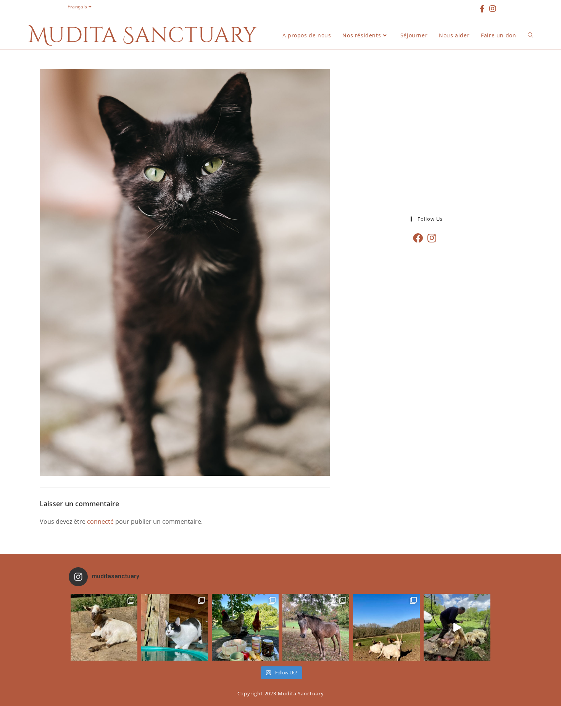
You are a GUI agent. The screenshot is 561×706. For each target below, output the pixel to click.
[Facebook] (418, 238)
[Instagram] (431, 238)
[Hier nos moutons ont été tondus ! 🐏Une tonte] (457, 627)
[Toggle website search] (530, 35)
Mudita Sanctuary (142, 35)
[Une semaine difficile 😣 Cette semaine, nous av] (386, 627)
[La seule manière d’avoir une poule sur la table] (245, 627)
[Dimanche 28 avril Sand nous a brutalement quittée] (315, 627)
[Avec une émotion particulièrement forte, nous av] (104, 627)
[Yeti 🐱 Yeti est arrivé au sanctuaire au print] (174, 627)
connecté (100, 521)
